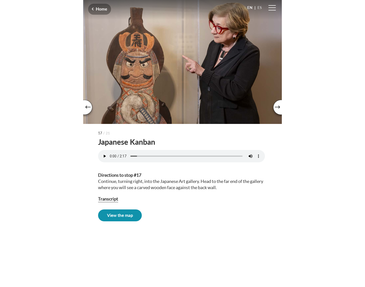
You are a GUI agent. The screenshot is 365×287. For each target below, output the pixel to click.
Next (274, 108)
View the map (120, 215)
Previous (90, 108)
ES (259, 7)
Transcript (108, 198)
